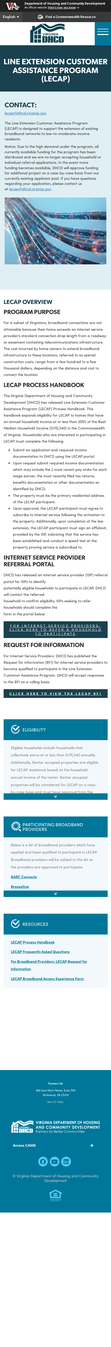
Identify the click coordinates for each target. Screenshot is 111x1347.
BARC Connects (24, 876)
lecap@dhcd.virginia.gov (25, 112)
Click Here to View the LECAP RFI (55, 693)
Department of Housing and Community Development (65, 3)
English (11, 17)
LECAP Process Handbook (32, 942)
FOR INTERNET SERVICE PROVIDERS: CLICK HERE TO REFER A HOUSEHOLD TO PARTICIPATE (55, 629)
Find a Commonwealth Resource (70, 17)
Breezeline (20, 886)
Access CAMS (24, 1145)
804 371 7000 (55, 1102)
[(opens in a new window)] (43, 1163)
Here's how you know (62, 7)
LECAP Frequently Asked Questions (40, 951)
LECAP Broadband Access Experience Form (47, 978)
